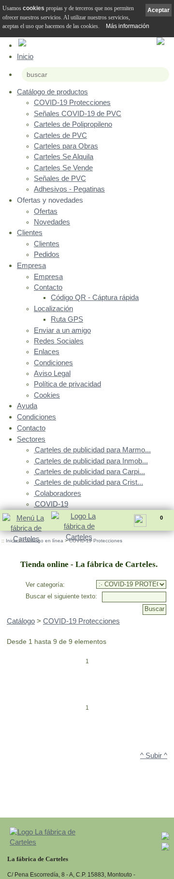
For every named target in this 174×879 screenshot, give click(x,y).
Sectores (31, 439)
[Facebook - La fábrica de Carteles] (165, 838)
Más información (127, 26)
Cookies (47, 395)
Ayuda (27, 406)
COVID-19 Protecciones (72, 102)
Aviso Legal (52, 373)
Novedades (52, 222)
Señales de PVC (60, 178)
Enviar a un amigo (62, 330)
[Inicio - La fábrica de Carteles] (79, 527)
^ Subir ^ (153, 756)
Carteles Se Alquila (63, 157)
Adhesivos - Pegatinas (69, 189)
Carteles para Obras (66, 146)
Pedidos (46, 254)
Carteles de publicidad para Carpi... (90, 472)
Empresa (31, 265)
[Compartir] (142, 523)
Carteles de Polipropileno (73, 124)
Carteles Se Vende (63, 168)
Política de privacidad (67, 384)
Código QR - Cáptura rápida (95, 297)
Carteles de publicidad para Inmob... (91, 461)
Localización (53, 309)
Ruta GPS (67, 319)
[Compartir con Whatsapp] (165, 849)
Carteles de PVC (60, 135)
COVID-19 (51, 504)
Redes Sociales (59, 341)
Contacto (48, 287)
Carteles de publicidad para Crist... (89, 482)
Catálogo (21, 621)
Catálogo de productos (52, 92)
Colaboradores (58, 493)
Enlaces (46, 352)
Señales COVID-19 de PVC (77, 114)
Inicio (25, 56)
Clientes (30, 232)
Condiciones (53, 363)
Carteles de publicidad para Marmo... (93, 450)
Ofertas (46, 211)
